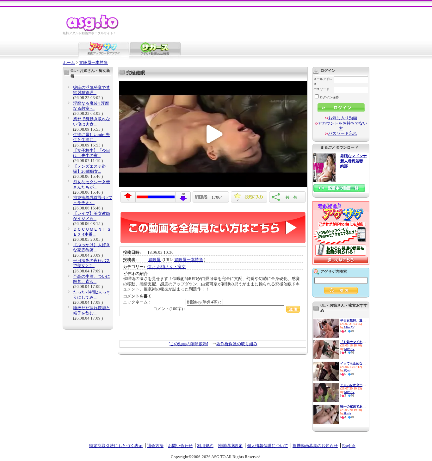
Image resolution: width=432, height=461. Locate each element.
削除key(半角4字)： (205, 302)
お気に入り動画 (342, 117)
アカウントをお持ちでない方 (342, 126)
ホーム (69, 62)
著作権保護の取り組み (236, 343)
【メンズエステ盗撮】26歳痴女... (89, 169)
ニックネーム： (137, 302)
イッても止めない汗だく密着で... (353, 363)
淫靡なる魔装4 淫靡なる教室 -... (91, 106)
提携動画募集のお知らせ (315, 445)
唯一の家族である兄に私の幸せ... (353, 406)
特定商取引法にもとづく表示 (116, 445)
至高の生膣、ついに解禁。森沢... (91, 279)
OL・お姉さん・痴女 (166, 266)
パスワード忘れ (342, 133)
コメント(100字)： (170, 308)
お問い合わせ (180, 445)
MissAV (349, 327)
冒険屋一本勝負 (93, 62)
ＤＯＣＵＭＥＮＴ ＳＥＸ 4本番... (92, 232)
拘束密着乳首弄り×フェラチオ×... (92, 200)
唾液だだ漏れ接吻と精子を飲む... (91, 310)
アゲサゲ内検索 (333, 271)
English (348, 445)
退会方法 (155, 445)
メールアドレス (322, 81)
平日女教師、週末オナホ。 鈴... (353, 320)
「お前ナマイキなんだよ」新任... (353, 342)
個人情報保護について (267, 445)
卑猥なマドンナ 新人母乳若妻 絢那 (353, 161)
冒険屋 (154, 259)
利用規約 (205, 445)
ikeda (347, 413)
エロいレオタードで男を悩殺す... (353, 385)
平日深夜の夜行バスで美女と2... (91, 263)
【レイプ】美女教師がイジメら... (91, 216)
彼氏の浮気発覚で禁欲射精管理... (91, 90)
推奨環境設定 (230, 445)
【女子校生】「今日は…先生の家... (91, 153)
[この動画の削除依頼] (188, 343)
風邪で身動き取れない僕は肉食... (91, 121)
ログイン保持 (329, 97)
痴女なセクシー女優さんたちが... (91, 184)
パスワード (321, 89)
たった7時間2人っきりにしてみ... (91, 295)
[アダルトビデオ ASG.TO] (93, 30)
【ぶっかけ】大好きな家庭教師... (91, 247)
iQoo (347, 370)
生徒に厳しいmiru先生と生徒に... (91, 137)
